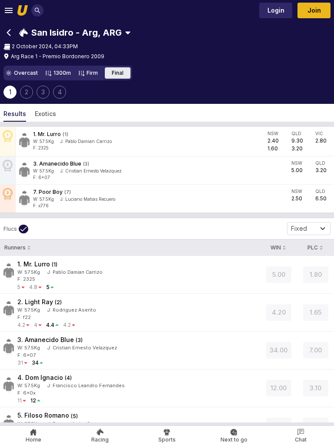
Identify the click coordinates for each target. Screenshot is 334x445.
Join (314, 10)
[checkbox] (15, 229)
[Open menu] (8, 10)
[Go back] (8, 32)
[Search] (37, 10)
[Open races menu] (128, 32)
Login (275, 10)
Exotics (45, 113)
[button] (70, 32)
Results (14, 113)
